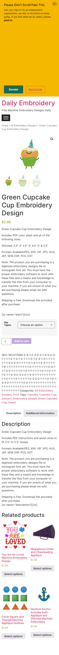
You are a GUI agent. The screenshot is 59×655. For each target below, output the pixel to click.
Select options (13, 574)
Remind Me (35, 89)
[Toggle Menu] (6, 117)
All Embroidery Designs (24, 125)
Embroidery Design (25, 398)
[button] (52, 139)
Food (16, 394)
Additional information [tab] (40, 413)
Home (5, 125)
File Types (7, 323)
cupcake (32, 394)
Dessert (6, 398)
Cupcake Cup (47, 394)
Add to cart (21, 341)
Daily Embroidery (28, 103)
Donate (13, 89)
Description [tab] (13, 413)
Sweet (12, 402)
